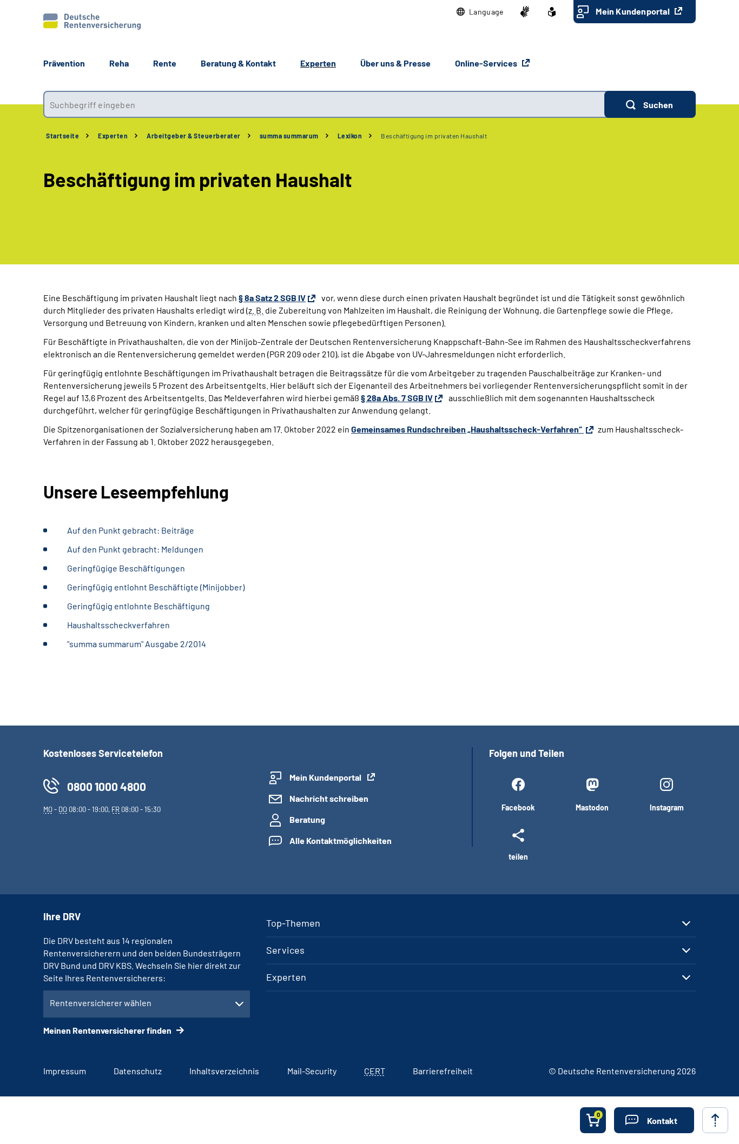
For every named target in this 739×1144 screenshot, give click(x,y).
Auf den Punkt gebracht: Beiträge (130, 530)
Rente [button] (164, 63)
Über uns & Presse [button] (395, 63)
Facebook (518, 807)
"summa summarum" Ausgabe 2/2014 (136, 643)
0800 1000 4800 (106, 786)
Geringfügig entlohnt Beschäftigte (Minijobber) (156, 587)
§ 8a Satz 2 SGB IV (272, 297)
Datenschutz (138, 1071)
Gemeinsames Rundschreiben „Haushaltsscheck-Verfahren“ (467, 429)
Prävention (64, 63)
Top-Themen (293, 923)
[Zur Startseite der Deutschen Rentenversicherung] (92, 22)
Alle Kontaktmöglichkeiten (340, 840)
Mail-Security (311, 1071)
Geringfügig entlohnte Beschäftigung (138, 606)
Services (285, 950)
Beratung (307, 819)
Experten (113, 135)
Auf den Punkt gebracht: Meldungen (135, 549)
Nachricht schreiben (328, 798)
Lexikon (350, 135)
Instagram (667, 807)
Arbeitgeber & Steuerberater (194, 135)
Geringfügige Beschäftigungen (126, 568)
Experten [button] (318, 63)
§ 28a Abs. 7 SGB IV (397, 398)
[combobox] (323, 104)
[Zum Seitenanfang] (715, 1120)
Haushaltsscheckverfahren (118, 625)
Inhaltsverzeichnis (224, 1071)
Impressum (64, 1071)
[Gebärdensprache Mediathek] (524, 11)
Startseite (62, 135)
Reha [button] (119, 63)
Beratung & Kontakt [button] (238, 63)
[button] (480, 11)
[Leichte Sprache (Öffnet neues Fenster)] (551, 11)
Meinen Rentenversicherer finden (108, 1030)
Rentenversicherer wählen (100, 1002)
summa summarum (289, 135)
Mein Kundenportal (633, 11)
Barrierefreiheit (443, 1071)
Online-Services (487, 63)
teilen (518, 856)
